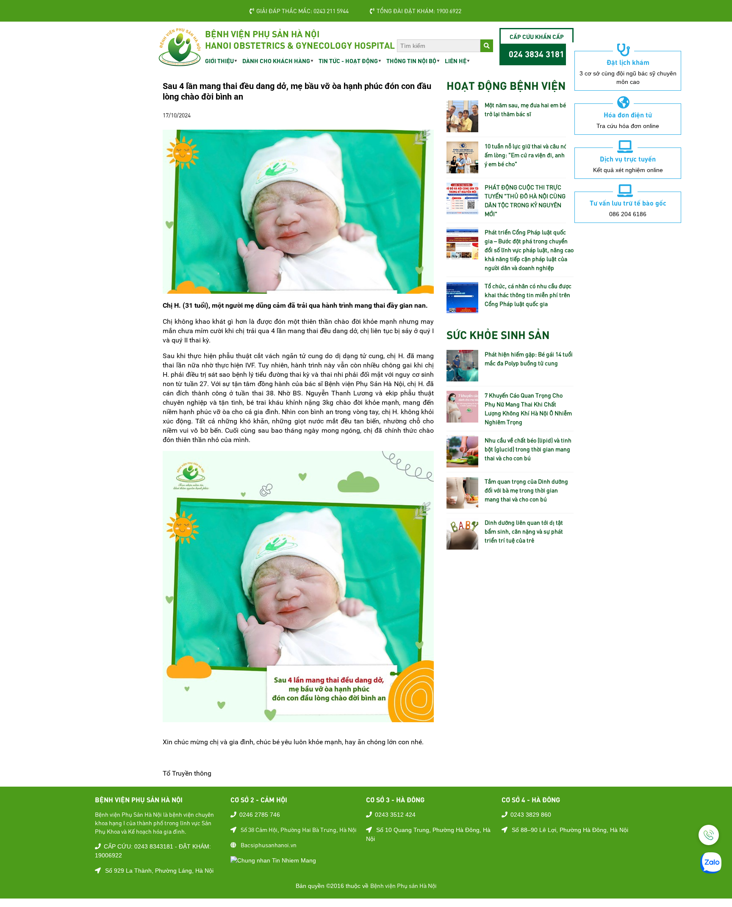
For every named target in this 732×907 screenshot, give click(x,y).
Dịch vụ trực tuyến (628, 158)
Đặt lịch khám (628, 62)
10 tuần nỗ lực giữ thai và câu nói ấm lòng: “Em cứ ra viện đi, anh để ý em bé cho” (528, 154)
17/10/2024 (177, 115)
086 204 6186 (627, 214)
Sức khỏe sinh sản (497, 334)
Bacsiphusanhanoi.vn (269, 845)
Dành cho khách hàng (276, 60)
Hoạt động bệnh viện (506, 85)
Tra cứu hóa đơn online (627, 125)
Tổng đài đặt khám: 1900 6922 (419, 10)
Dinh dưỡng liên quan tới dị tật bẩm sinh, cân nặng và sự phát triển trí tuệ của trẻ (524, 531)
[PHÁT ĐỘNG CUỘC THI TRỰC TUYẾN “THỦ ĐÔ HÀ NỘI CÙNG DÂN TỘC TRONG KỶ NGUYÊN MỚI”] (462, 210)
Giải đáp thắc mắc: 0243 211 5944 (302, 10)
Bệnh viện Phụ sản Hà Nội (403, 885)
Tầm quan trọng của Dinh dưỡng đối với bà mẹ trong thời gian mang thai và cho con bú (526, 490)
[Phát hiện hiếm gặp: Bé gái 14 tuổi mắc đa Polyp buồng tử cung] (462, 377)
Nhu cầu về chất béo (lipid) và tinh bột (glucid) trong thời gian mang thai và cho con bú (528, 449)
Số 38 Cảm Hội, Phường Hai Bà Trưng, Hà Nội (299, 829)
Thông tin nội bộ (411, 60)
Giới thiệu (219, 60)
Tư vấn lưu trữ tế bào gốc (628, 202)
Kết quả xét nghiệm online (628, 170)
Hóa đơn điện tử (628, 114)
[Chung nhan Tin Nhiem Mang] (273, 860)
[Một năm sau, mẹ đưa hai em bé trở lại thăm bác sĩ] (462, 127)
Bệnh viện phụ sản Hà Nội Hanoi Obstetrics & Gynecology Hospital (300, 39)
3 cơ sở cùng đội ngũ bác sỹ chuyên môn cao (628, 77)
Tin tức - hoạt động (348, 60)
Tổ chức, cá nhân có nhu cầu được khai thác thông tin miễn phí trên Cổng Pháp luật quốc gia (528, 294)
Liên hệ (455, 60)
